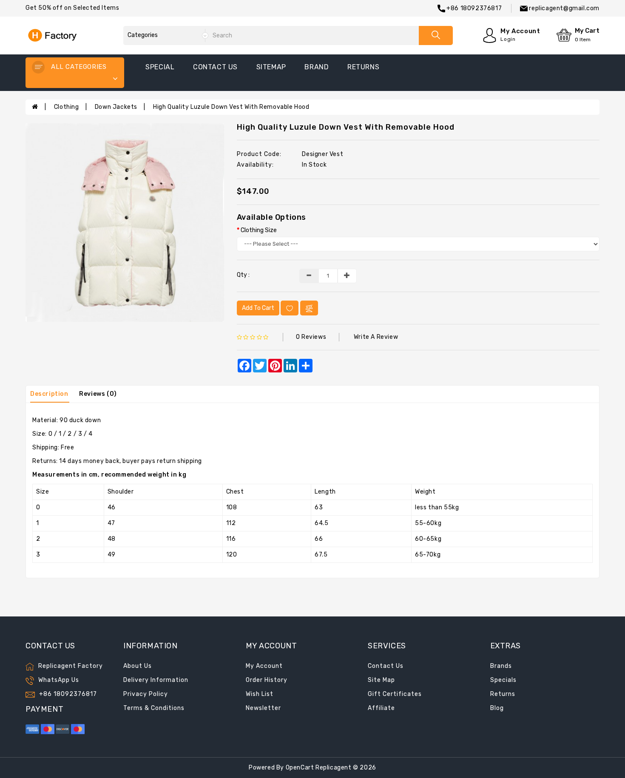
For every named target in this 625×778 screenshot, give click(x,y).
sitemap (271, 67)
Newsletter (263, 708)
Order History (266, 680)
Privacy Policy (145, 694)
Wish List (259, 694)
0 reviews (311, 337)
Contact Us (385, 666)
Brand (316, 67)
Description (49, 394)
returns (363, 67)
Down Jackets (116, 107)
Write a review (376, 337)
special (159, 67)
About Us (137, 666)
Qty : (243, 274)
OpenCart (300, 767)
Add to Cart (258, 308)
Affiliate (381, 708)
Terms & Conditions (154, 708)
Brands (501, 666)
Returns (502, 694)
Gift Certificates (395, 694)
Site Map (381, 680)
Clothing (66, 107)
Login (507, 39)
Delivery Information (155, 680)
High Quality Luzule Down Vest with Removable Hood (231, 107)
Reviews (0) (98, 394)
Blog (497, 708)
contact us (215, 67)
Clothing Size (259, 230)
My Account (264, 666)
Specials (503, 680)
